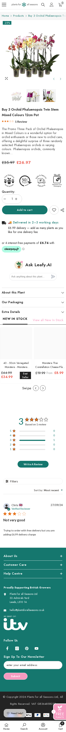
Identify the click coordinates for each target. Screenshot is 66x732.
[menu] (4, 4)
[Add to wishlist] (54, 209)
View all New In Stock (48, 320)
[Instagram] (17, 648)
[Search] (43, 5)
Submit (15, 676)
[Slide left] (36, 388)
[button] (54, 79)
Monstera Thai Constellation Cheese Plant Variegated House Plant (50, 365)
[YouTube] (36, 648)
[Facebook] (7, 648)
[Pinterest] (26, 648)
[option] (33, 51)
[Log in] (52, 5)
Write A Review (33, 464)
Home (5, 16)
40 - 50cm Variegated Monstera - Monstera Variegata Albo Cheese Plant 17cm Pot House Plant (16, 365)
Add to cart (24, 210)
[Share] (61, 210)
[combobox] (48, 490)
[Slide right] (43, 388)
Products (18, 16)
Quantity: (8, 192)
